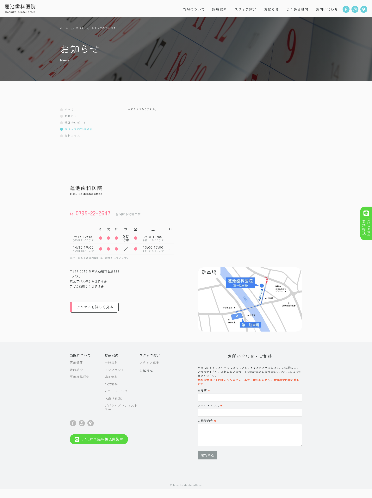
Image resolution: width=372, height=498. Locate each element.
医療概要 (76, 363)
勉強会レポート (75, 123)
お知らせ (271, 9)
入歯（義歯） (114, 398)
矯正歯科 (111, 377)
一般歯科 (111, 363)
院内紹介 (76, 370)
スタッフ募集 (149, 363)
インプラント (114, 370)
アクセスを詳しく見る (95, 307)
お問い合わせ (327, 9)
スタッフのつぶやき (78, 129)
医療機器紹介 (80, 377)
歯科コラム (72, 136)
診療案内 (112, 355)
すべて (69, 109)
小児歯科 (111, 384)
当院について (194, 9)
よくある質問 (297, 9)
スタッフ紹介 (245, 9)
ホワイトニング (116, 391)
